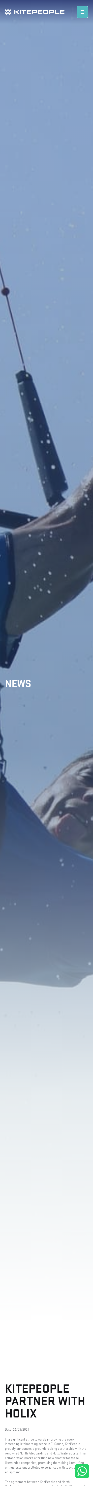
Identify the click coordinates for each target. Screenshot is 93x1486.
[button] (82, 12)
